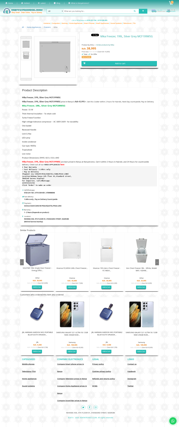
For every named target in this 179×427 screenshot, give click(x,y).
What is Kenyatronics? (79, 3)
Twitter (130, 386)
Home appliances (29, 379)
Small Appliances (102, 23)
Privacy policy (98, 364)
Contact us (132, 364)
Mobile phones (28, 364)
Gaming (65, 23)
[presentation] (22, 262)
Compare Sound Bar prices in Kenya (72, 400)
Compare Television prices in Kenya (72, 379)
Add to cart (120, 63)
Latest (43, 3)
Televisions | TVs (129, 23)
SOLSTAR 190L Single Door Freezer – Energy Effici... (37, 269)
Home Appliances (76, 23)
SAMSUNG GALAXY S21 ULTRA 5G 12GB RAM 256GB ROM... (72, 333)
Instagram (131, 379)
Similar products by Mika (105, 45)
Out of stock (86, 57)
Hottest (26, 3)
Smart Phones (89, 23)
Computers (56, 23)
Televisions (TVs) (29, 371)
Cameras (47, 23)
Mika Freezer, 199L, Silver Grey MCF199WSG (41, 102)
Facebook (131, 371)
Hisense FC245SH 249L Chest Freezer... (72, 268)
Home (10, 3)
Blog (58, 3)
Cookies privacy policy (101, 371)
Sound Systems (116, 23)
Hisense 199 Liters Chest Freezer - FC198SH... (107, 269)
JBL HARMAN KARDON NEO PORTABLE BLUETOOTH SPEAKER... (37, 333)
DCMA (94, 386)
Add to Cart (37, 287)
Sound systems (28, 386)
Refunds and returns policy (103, 379)
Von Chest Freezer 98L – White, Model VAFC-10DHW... (141, 269)
